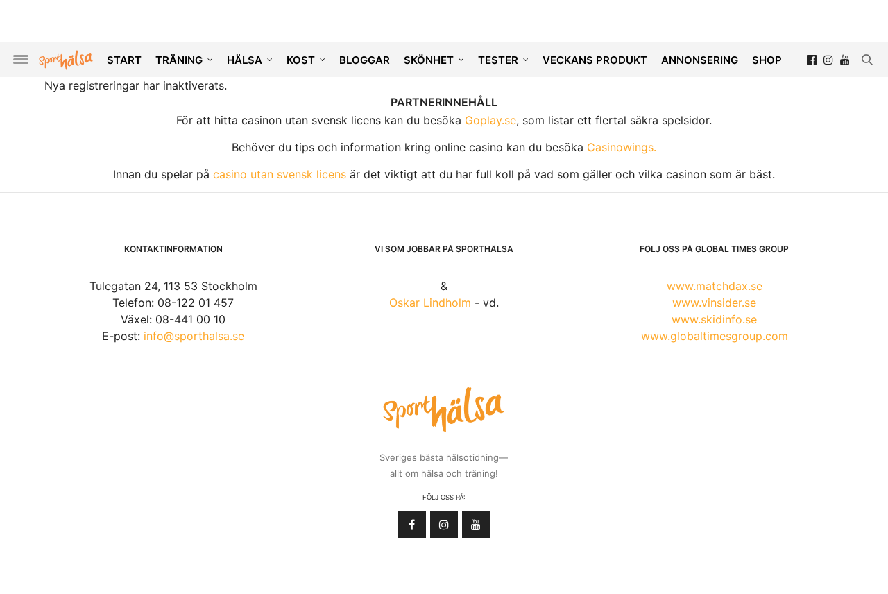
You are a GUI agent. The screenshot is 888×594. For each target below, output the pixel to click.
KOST (301, 60)
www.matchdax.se (714, 286)
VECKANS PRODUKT (595, 60)
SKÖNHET (429, 60)
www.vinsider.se (714, 302)
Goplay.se (490, 120)
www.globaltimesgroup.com (714, 336)
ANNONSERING (699, 60)
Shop (767, 60)
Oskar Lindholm (430, 302)
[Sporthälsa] (66, 60)
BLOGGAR (364, 60)
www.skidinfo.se (714, 319)
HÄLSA (244, 60)
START (124, 60)
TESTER (498, 60)
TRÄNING (179, 60)
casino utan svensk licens (279, 174)
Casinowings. (621, 147)
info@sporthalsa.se (194, 336)
